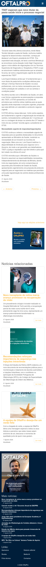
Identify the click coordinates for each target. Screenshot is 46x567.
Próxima (36, 188)
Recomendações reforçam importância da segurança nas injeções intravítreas (19, 359)
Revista (4, 554)
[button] (42, 3)
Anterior (7, 188)
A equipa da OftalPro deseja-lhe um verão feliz (22, 421)
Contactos (27, 558)
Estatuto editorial (29, 550)
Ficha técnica (6, 558)
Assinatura (5, 550)
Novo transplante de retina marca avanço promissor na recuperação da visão (21, 297)
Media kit (27, 554)
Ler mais (38, 320)
